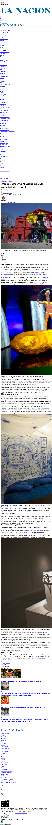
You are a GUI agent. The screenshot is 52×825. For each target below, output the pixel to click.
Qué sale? (2, 115)
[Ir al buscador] (2, 6)
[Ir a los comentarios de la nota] (3, 254)
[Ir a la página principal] (26, 13)
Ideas (1, 135)
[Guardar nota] (2, 254)
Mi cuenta (4, 23)
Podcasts (2, 109)
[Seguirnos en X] (2, 790)
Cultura (2, 70)
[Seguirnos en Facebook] (2, 786)
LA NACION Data (4, 39)
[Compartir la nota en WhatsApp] (3, 256)
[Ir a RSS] (2, 798)
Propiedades (3, 50)
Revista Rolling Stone (5, 146)
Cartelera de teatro (5, 118)
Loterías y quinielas (5, 107)
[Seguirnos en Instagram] (2, 794)
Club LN (4, 21)
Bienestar (2, 73)
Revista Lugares (4, 143)
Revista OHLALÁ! (4, 140)
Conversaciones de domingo (7, 131)
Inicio (3, 15)
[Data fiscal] (2, 822)
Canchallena (3, 94)
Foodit (3, 19)
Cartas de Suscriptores (6, 84)
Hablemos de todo (4, 76)
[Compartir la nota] (2, 256)
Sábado (2, 133)
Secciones (4, 17)
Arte (2, 661)
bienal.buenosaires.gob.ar (40, 658)
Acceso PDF (3, 123)
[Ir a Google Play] (5, 803)
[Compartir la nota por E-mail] (5, 260)
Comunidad (3, 71)
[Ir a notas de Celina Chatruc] (26, 199)
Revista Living (3, 144)
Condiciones (18, 813)
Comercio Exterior (4, 52)
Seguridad (2, 66)
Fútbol (1, 89)
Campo (2, 48)
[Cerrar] (23, 25)
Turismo (2, 100)
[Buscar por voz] (50, 28)
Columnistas (3, 83)
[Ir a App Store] (5, 806)
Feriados (2, 105)
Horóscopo (3, 104)
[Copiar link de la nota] (2, 258)
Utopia (7, 381)
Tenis (1, 92)
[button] (26, 101)
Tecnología (3, 102)
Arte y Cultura (6, 663)
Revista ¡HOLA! (3, 141)
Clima (1, 37)
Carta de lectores (4, 130)
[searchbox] (25, 28)
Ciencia (2, 74)
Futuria (2, 45)
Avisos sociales (4, 128)
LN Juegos (2, 99)
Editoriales (2, 81)
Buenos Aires (3, 65)
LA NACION (4, 181)
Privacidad (24, 813)
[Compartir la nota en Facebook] (2, 260)
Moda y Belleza (4, 110)
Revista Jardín (3, 148)
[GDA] (5, 818)
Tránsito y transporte (5, 35)
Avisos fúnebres (4, 127)
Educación (2, 68)
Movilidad (2, 53)
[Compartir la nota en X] (3, 260)
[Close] (2, 723)
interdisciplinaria (16, 271)
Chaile (48, 411)
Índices (2, 55)
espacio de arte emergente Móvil (34, 530)
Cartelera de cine (4, 117)
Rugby (1, 91)
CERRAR (2, 0)
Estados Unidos (4, 60)
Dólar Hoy (2, 47)
